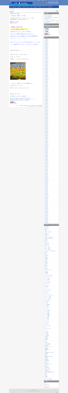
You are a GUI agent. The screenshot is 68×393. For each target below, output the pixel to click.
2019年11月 (46, 128)
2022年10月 (46, 79)
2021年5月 (46, 103)
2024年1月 (46, 58)
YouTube (46, 268)
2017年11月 (46, 162)
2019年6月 (46, 135)
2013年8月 (46, 219)
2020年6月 (46, 118)
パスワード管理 (47, 310)
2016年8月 (46, 183)
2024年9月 (46, 47)
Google (46, 233)
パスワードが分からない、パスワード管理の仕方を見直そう (51, 21)
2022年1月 (46, 92)
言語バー (46, 373)
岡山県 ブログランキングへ (14, 103)
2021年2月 (46, 107)
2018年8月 (46, 149)
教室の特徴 (46, 359)
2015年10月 (46, 197)
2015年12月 (46, 194)
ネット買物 (46, 306)
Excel (46, 230)
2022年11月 (46, 78)
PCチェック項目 (47, 248)
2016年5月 (46, 187)
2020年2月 (46, 124)
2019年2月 (46, 141)
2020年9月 (46, 114)
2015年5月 (46, 204)
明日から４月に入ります (48, 14)
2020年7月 (46, 117)
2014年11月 (46, 211)
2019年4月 (46, 138)
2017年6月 (46, 169)
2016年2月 (46, 191)
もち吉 (37, 105)
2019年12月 (46, 127)
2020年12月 (46, 110)
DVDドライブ (47, 229)
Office (46, 245)
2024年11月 (46, 44)
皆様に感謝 (25, 105)
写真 (39, 105)
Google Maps (47, 234)
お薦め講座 (46, 272)
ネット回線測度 (47, 304)
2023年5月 (46, 69)
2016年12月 (46, 177)
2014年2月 (46, 212)
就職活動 (46, 353)
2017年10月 (46, 163)
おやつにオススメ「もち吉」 (15, 13)
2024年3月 (46, 55)
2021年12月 (46, 93)
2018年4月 (46, 155)
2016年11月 (46, 179)
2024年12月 (46, 43)
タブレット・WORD (48, 297)
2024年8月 (46, 48)
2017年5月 (46, 170)
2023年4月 (46, 71)
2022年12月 (46, 76)
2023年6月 (46, 68)
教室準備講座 (47, 360)
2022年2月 (46, 90)
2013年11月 (46, 215)
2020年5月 (46, 120)
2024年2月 (46, 57)
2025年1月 (46, 41)
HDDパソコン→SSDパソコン (49, 238)
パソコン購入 (47, 317)
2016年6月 (46, 186)
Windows (46, 263)
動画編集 (46, 348)
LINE (45, 241)
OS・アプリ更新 (47, 246)
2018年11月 (46, 145)
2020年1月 (46, 125)
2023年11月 (46, 61)
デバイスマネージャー (48, 300)
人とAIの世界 (47, 335)
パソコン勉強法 (47, 314)
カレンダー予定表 (47, 282)
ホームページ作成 (47, 325)
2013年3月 (46, 222)
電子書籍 (46, 376)
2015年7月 (46, 201)
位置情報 (46, 339)
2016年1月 (46, 193)
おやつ (30, 105)
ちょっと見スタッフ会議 (48, 275)
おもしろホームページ (48, 269)
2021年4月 (46, 104)
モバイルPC (46, 331)
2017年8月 (46, 166)
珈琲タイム (46, 366)
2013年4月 (46, 221)
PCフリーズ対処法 (47, 249)
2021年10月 (46, 96)
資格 (45, 374)
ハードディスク (47, 307)
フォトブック (47, 320)
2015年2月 (46, 208)
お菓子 (35, 105)
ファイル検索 (47, 318)
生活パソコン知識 (47, 369)
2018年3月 (46, 156)
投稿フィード (47, 384)
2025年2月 (46, 40)
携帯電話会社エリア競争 (48, 356)
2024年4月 (46, 54)
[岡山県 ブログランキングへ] (13, 102)
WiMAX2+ (46, 261)
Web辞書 (46, 259)
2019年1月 (46, 142)
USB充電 (46, 257)
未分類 (46, 362)
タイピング (46, 293)
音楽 (45, 377)
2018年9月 (46, 148)
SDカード (46, 256)
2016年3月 (46, 190)
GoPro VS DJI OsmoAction (49, 237)
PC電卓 (46, 252)
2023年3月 (46, 72)
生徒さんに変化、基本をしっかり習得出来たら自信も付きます (51, 18)
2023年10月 (46, 62)
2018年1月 (46, 159)
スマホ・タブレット (48, 290)
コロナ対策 (46, 286)
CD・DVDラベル (47, 226)
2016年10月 (46, 180)
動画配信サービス (47, 349)
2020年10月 (46, 113)
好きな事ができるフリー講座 (49, 352)
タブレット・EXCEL (48, 296)
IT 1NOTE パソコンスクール (21, 3)
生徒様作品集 (47, 367)
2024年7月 (46, 50)
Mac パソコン (47, 242)
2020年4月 (46, 121)
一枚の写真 (46, 334)
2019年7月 (46, 134)
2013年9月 (46, 218)
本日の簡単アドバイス (48, 363)
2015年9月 (46, 198)
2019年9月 (46, 131)
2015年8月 (46, 200)
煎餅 (41, 105)
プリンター (46, 324)
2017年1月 (46, 176)
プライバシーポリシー (34, 389)
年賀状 (46, 355)
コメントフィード (47, 385)
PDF (45, 253)
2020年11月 (46, 111)
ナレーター (46, 303)
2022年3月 (46, 89)
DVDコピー (46, 227)
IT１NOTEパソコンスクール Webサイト (18, 96)
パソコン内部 (47, 311)
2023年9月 (46, 64)
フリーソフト (47, 321)
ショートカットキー (48, 289)
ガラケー (46, 283)
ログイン (46, 382)
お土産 (33, 105)
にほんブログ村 (12, 99)
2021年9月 (46, 97)
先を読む (46, 342)
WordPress (46, 265)
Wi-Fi (45, 260)
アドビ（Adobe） (47, 279)
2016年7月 (46, 184)
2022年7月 (46, 83)
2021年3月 (46, 106)
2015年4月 (46, 205)
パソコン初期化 (47, 313)
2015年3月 (46, 207)
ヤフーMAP (46, 332)
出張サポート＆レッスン (48, 346)
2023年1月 (46, 75)
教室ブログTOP (13, 22)
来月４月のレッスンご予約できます (50, 19)
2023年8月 (46, 65)
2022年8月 (46, 82)
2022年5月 (46, 86)
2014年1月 (46, 214)
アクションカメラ (47, 276)
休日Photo (21, 105)
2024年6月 (46, 51)
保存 (45, 341)
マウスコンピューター (48, 328)
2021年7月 (46, 100)
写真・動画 (46, 345)
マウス (46, 327)
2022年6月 (46, 85)
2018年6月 (46, 152)
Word (45, 264)
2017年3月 (46, 173)
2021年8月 (46, 99)
